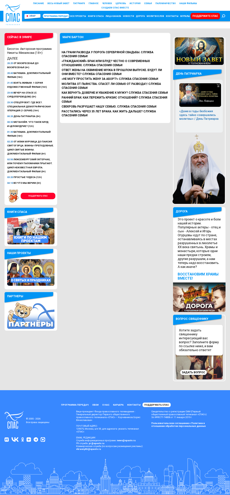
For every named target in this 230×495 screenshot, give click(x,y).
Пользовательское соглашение (170, 423)
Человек (107, 3)
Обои (95, 404)
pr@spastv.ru (96, 443)
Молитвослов (155, 16)
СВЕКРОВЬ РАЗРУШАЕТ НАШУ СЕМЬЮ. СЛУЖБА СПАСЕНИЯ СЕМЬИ (109, 106)
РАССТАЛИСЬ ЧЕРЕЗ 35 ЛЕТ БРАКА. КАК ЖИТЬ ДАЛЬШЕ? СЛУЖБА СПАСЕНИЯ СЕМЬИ (109, 113)
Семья (148, 3)
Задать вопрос (193, 372)
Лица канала (113, 16)
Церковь (121, 3)
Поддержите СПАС (205, 16)
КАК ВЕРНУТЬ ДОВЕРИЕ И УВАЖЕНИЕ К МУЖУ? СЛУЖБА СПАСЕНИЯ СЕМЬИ (115, 92)
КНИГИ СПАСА (96, 16)
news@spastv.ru (126, 440)
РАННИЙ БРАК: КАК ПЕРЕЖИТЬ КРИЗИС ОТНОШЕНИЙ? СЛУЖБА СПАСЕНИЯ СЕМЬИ (114, 99)
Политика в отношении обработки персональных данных (178, 424)
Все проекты (78, 16)
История (135, 3)
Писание (38, 3)
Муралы (185, 16)
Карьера (118, 404)
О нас (105, 404)
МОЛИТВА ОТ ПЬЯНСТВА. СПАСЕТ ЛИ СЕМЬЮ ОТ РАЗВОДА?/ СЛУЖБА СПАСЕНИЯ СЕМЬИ (111, 86)
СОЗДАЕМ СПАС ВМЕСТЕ (115, 7)
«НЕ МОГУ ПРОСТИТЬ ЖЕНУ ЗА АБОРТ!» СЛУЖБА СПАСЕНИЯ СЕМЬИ (110, 79)
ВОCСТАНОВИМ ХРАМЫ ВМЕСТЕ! (198, 276)
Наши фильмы (188, 3)
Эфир (32, 16)
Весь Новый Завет (58, 3)
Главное (93, 3)
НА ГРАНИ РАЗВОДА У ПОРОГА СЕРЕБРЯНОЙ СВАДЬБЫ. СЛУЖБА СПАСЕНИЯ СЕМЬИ (107, 54)
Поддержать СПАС (38, 196)
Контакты (172, 16)
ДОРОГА (182, 211)
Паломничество (165, 3)
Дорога (140, 16)
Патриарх (79, 3)
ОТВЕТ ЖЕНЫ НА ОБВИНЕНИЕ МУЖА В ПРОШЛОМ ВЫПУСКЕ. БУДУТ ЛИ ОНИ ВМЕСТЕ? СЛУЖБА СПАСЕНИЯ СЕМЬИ (112, 72)
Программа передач (56, 16)
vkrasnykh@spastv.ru (88, 449)
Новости (128, 16)
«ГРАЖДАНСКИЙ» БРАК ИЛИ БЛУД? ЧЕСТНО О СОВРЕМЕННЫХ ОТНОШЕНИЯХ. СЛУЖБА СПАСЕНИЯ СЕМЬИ (106, 63)
